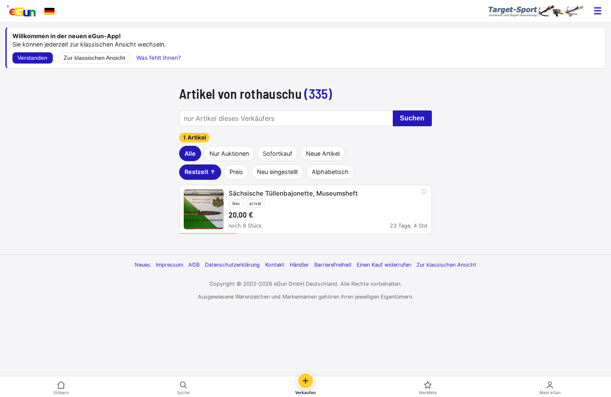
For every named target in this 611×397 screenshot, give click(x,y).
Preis (236, 171)
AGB (194, 265)
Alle (190, 153)
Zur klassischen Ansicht (94, 58)
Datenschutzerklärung (232, 265)
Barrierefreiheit (333, 265)
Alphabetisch (330, 171)
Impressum (169, 265)
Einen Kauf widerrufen (384, 265)
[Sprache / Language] (49, 11)
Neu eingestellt (277, 171)
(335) (318, 93)
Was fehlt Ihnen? (158, 57)
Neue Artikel (323, 153)
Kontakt (274, 265)
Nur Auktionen (229, 153)
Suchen (412, 118)
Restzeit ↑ (200, 171)
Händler (299, 265)
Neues (142, 265)
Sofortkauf (277, 153)
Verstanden (32, 58)
